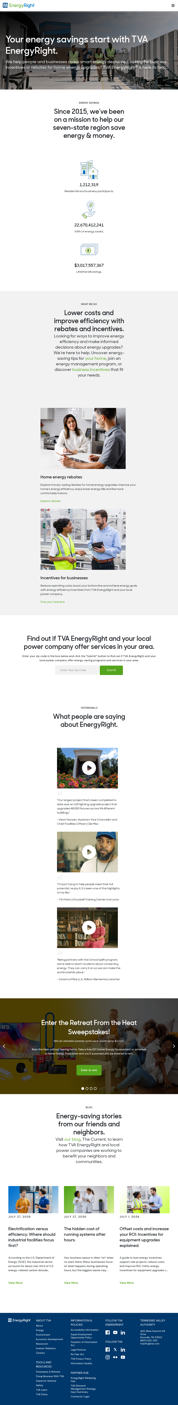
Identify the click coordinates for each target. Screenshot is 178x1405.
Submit (111, 670)
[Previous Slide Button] (4, 1046)
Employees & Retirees (48, 1371)
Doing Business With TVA (50, 1376)
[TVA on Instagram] (108, 1357)
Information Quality (81, 1363)
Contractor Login (80, 1396)
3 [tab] (91, 1088)
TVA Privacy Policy (81, 1358)
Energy (40, 1330)
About (39, 1325)
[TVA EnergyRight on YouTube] (115, 1332)
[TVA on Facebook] (108, 1349)
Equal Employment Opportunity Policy (81, 1336)
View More (15, 1283)
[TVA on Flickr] (115, 1357)
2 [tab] (87, 1088)
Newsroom (42, 1343)
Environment (43, 1334)
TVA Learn (41, 1389)
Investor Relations (46, 1348)
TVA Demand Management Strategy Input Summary (83, 1388)
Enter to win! (89, 1070)
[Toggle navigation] (173, 5)
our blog (72, 1140)
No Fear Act (77, 1354)
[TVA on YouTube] (123, 1357)
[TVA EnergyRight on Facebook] (108, 1332)
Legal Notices (78, 1349)
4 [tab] (95, 1088)
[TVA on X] (115, 1349)
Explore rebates (51, 501)
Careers (40, 1352)
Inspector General (46, 1380)
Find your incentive (53, 602)
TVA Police (42, 1394)
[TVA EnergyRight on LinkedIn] (123, 1332)
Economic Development (49, 1339)
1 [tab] (82, 1088)
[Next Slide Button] (174, 1046)
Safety (39, 1385)
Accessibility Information (84, 1329)
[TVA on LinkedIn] (123, 1349)
